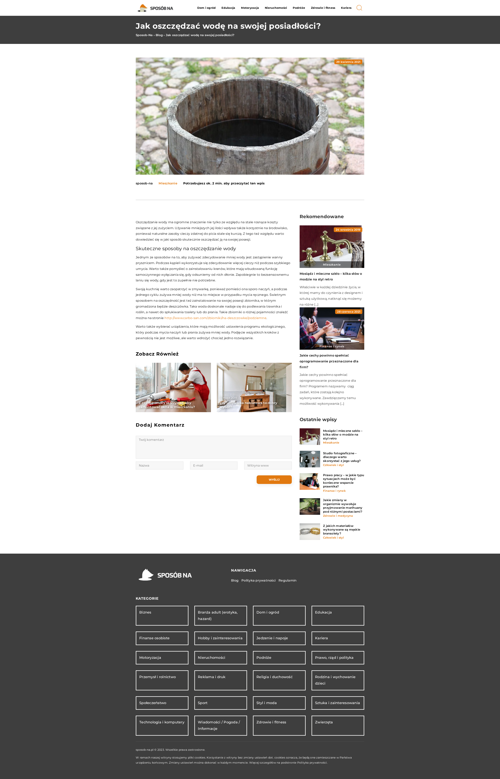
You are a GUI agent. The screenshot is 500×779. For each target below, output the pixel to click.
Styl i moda (266, 703)
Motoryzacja (250, 8)
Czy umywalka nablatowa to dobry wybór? (248, 405)
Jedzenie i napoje (272, 638)
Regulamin (287, 580)
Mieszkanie (168, 183)
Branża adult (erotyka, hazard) (218, 615)
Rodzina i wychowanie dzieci (335, 680)
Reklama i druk (212, 677)
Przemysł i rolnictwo (157, 677)
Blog (234, 580)
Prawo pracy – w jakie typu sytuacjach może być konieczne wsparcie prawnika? (343, 480)
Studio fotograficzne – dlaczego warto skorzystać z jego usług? (342, 457)
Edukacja (228, 8)
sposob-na (144, 183)
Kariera (346, 8)
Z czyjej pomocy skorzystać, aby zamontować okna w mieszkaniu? (167, 405)
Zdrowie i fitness (323, 8)
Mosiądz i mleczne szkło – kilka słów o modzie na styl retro (342, 434)
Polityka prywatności (258, 580)
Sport (202, 703)
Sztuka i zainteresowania (337, 703)
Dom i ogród (206, 8)
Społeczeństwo (152, 703)
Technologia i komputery (161, 722)
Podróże (299, 8)
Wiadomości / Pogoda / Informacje (219, 725)
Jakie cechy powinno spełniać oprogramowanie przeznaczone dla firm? (329, 361)
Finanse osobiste (154, 638)
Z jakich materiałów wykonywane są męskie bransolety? (341, 529)
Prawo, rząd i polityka (334, 657)
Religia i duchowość (274, 677)
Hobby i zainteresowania (220, 638)
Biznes (145, 612)
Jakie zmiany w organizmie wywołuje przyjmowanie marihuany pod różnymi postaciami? (342, 505)
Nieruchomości (276, 8)
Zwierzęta (324, 722)
